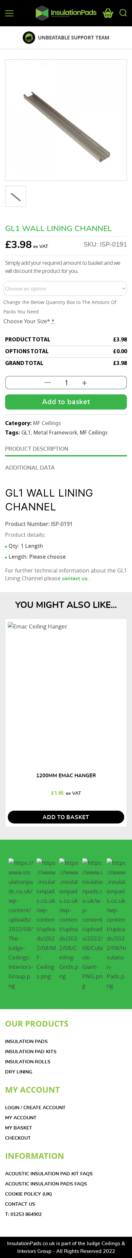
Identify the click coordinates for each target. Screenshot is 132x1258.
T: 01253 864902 (23, 1214)
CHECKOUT (18, 1138)
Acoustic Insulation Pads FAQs (46, 1184)
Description (50, 449)
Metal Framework (55, 433)
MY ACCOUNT (21, 1118)
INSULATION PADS (26, 1041)
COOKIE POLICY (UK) (28, 1194)
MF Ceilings (94, 433)
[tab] (66, 449)
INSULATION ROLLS (27, 1062)
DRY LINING (18, 1072)
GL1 (26, 433)
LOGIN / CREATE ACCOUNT (35, 1108)
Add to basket (66, 402)
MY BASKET (18, 1128)
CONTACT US (20, 1204)
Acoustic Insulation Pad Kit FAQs (49, 1174)
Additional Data (30, 468)
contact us (74, 578)
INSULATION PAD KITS (31, 1052)
